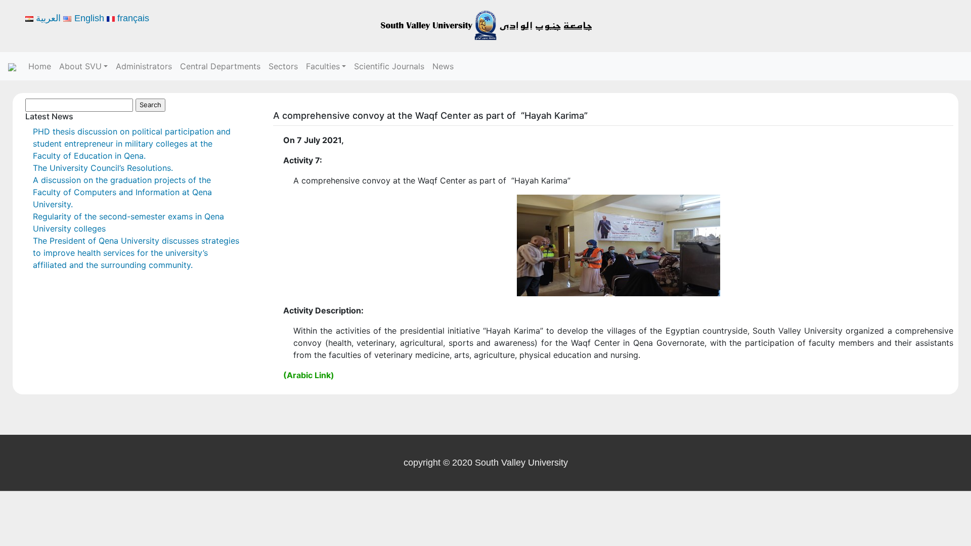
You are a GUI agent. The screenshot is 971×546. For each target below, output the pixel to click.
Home (39, 66)
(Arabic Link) (308, 375)
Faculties (323, 66)
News (443, 66)
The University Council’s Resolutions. (103, 168)
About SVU (80, 66)
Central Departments (220, 66)
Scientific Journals (389, 66)
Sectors (283, 66)
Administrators (144, 66)
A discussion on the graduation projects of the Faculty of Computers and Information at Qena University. (122, 192)
